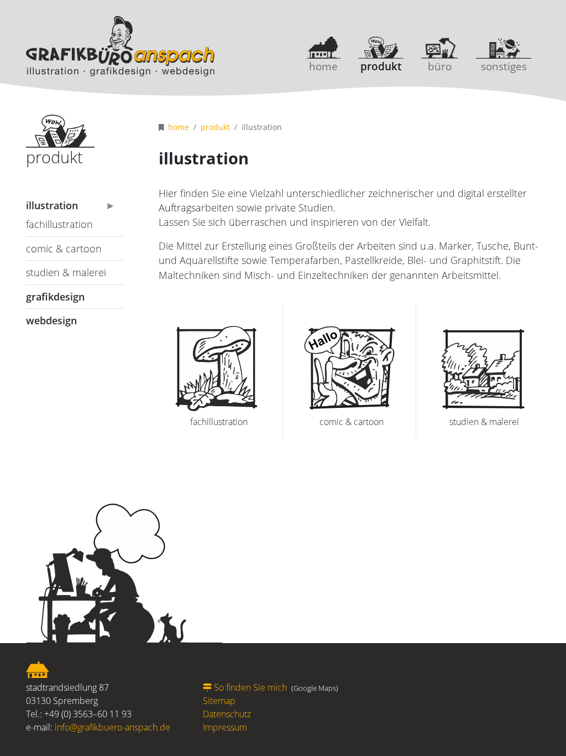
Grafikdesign (55, 296)
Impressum (225, 727)
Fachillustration (59, 224)
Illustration (52, 205)
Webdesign (51, 320)
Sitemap (219, 701)
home (323, 66)
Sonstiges (504, 66)
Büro (440, 66)
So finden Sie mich (250, 687)
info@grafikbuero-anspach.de (112, 727)
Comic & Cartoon (64, 248)
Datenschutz (227, 714)
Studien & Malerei (66, 272)
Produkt (380, 66)
